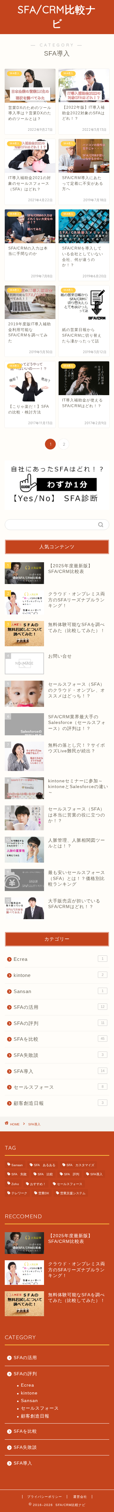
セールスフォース (59, 1087)
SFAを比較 (59, 1039)
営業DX (43, 1193)
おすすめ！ (38, 1184)
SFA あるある (44, 1165)
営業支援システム (73, 1193)
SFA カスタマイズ (80, 1165)
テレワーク (19, 1193)
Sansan (59, 991)
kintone (59, 975)
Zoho (15, 1184)
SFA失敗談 (59, 1055)
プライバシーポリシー (44, 1496)
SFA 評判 (71, 1174)
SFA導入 (59, 1071)
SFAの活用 (59, 1007)
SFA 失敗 (19, 1174)
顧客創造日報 (59, 1103)
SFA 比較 (45, 1174)
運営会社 (80, 1496)
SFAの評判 (59, 1023)
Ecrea (59, 959)
